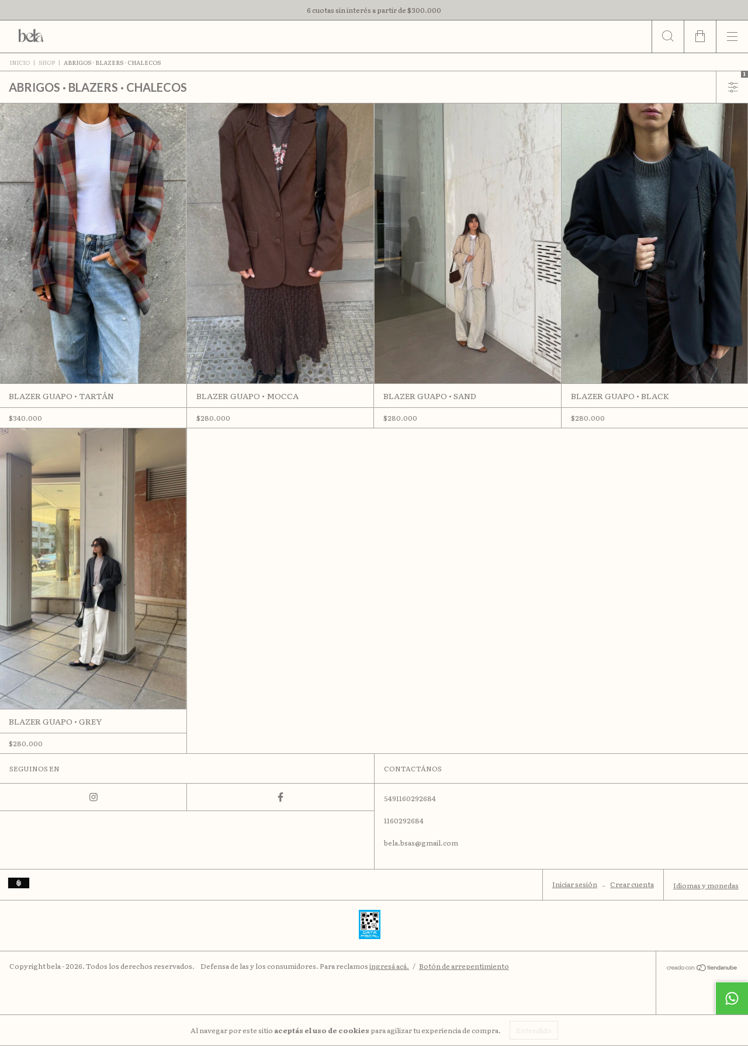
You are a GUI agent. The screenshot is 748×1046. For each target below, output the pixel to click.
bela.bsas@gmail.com (421, 842)
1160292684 (404, 820)
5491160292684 (410, 798)
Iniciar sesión (574, 884)
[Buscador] (668, 36)
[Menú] (732, 36)
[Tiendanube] (702, 968)
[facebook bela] (280, 797)
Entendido (534, 1030)
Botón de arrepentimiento (464, 966)
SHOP (47, 62)
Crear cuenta (632, 884)
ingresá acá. (389, 966)
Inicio (19, 62)
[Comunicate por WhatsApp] (731, 998)
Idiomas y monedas (706, 885)
